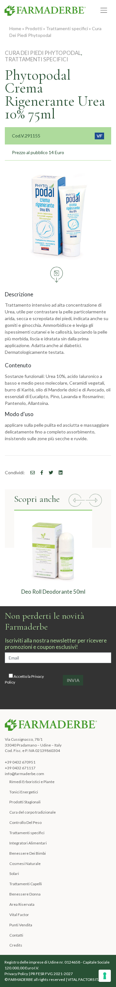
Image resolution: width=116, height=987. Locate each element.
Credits (15, 945)
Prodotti (33, 28)
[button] (77, 501)
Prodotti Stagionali (25, 801)
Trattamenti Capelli (25, 883)
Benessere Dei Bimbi (27, 853)
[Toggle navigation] (103, 10)
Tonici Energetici (23, 792)
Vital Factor (19, 914)
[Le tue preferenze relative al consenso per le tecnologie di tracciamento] (105, 976)
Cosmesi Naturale (25, 863)
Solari (14, 873)
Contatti (16, 935)
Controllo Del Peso (25, 822)
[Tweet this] (48, 472)
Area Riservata (21, 904)
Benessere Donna (25, 894)
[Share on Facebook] (30, 472)
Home (15, 28)
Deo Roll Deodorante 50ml (53, 591)
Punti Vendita (20, 924)
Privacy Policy (16, 973)
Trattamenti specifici (67, 28)
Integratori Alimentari (28, 843)
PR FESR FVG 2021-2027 (52, 973)
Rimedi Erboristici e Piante (31, 781)
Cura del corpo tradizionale (32, 812)
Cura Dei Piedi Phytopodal (43, 52)
